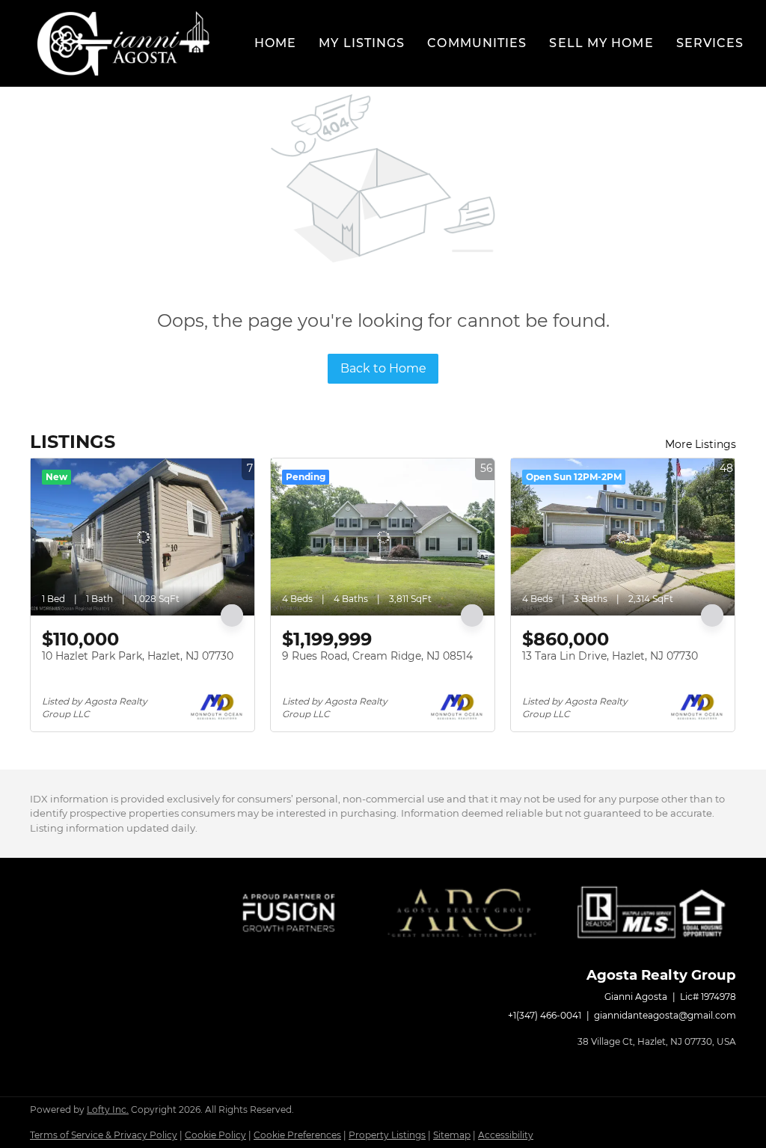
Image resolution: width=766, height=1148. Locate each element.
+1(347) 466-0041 (544, 1015)
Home (275, 43)
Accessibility (505, 1135)
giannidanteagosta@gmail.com (665, 1015)
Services (710, 43)
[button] (123, 43)
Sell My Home (601, 43)
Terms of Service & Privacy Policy (103, 1135)
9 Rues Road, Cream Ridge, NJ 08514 (377, 656)
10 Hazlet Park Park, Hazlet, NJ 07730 (137, 656)
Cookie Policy (215, 1135)
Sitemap (452, 1135)
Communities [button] (477, 43)
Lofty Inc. (108, 1109)
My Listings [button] (362, 43)
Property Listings (387, 1135)
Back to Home (383, 368)
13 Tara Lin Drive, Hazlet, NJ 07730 (610, 656)
